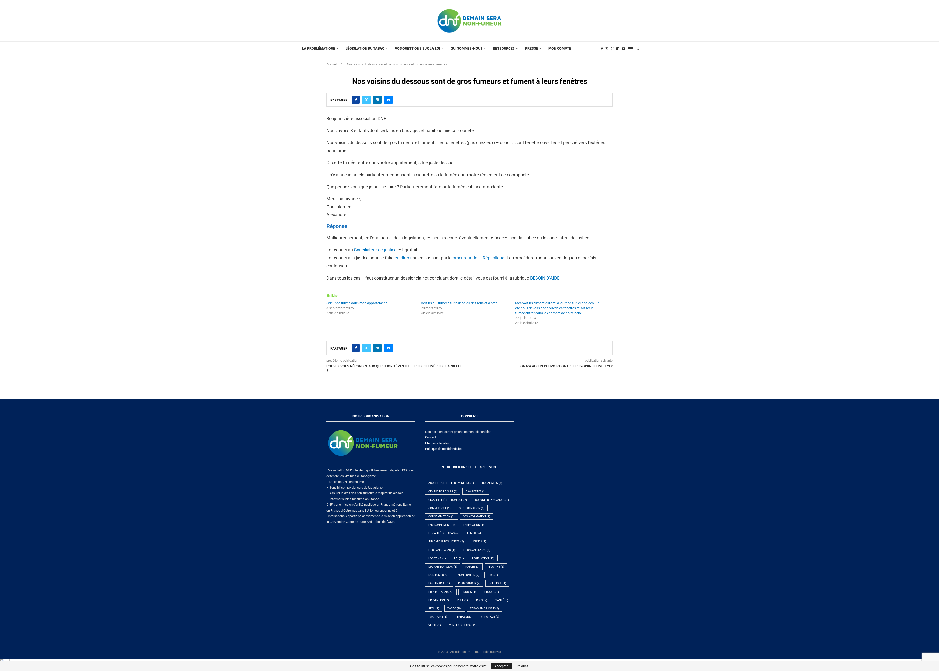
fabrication (473, 524)
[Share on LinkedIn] (377, 100)
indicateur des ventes (446, 541)
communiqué (439, 508)
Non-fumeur (439, 575)
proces (469, 591)
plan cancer (469, 583)
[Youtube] (623, 49)
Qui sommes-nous (466, 48)
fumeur (474, 533)
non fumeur (468, 575)
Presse (531, 48)
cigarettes (476, 491)
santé (501, 600)
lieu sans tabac (441, 550)
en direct (403, 257)
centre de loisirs (442, 491)
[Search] (638, 49)
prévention (438, 600)
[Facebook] (602, 49)
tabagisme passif (484, 608)
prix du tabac (440, 591)
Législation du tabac (365, 48)
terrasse (464, 616)
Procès (491, 591)
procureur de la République (478, 257)
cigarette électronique (447, 500)
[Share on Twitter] (366, 100)
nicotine (496, 566)
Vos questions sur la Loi (417, 48)
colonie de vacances (492, 500)
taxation (437, 616)
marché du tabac (442, 566)
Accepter (501, 666)
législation (483, 558)
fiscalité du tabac (443, 533)
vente (434, 625)
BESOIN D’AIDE (544, 277)
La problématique (318, 48)
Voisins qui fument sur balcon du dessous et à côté (459, 303)
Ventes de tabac (463, 625)
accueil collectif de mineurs (451, 483)
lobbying (437, 558)
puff (462, 600)
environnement (441, 524)
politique (497, 583)
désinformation (476, 516)
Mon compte (559, 48)
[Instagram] (612, 49)
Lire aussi (522, 666)
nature (472, 566)
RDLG (481, 600)
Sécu (433, 608)
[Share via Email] (388, 100)
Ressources (504, 48)
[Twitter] (607, 49)
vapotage (490, 616)
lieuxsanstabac (476, 550)
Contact (430, 437)
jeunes (479, 541)
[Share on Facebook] (356, 100)
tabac (454, 608)
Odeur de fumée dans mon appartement (356, 303)
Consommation (441, 516)
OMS (493, 575)
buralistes (492, 483)
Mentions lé (433, 443)
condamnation (471, 508)
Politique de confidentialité (443, 449)
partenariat (439, 583)
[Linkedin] (617, 49)
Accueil (331, 64)
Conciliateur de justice (375, 249)
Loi (459, 558)
